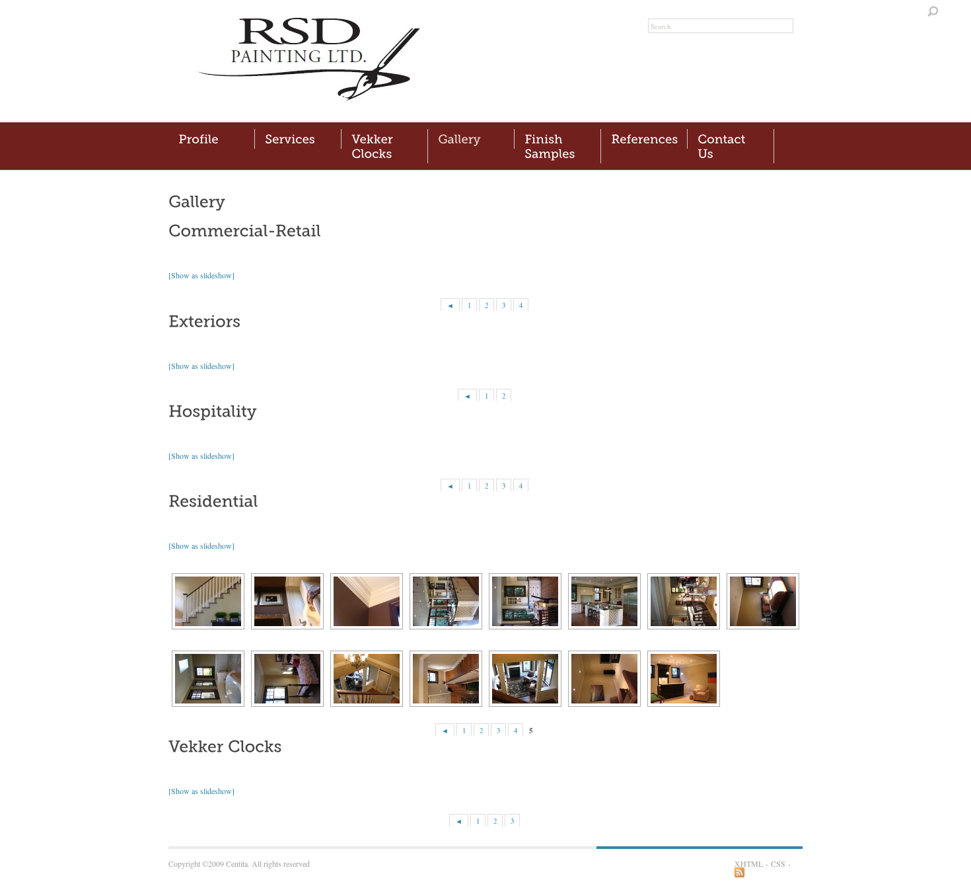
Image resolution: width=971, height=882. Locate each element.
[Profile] (211, 139)
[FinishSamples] (557, 146)
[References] (644, 139)
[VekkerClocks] (384, 146)
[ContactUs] (730, 146)
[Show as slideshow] (201, 275)
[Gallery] (471, 139)
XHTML (749, 863)
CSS (778, 863)
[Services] (298, 139)
